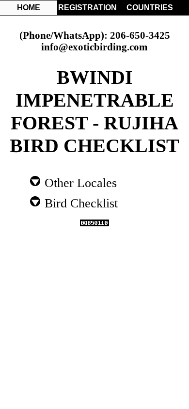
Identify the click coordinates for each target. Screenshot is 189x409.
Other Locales (79, 182)
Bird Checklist (79, 202)
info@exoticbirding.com (94, 46)
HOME (28, 7)
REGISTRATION (86, 7)
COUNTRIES (149, 7)
